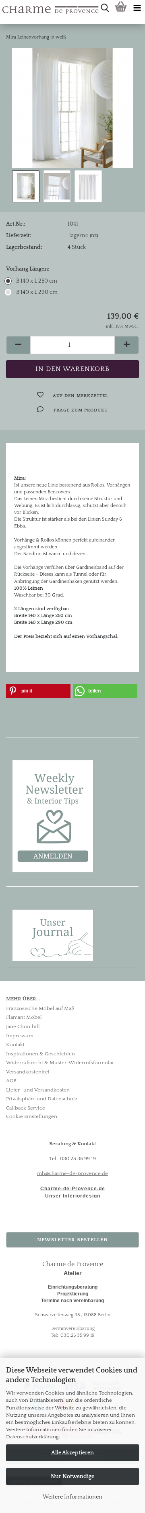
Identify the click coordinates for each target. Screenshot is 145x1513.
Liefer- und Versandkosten (38, 1090)
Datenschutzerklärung (32, 1437)
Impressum (19, 1036)
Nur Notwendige (72, 1476)
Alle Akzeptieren (72, 1453)
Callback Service (25, 1108)
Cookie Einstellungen (31, 1116)
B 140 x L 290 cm (37, 292)
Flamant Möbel (24, 1017)
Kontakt (15, 1044)
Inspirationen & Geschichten (40, 1054)
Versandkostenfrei (28, 1072)
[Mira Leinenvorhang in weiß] (72, 107)
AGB (11, 1080)
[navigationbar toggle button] (137, 8)
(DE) (94, 236)
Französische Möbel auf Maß (40, 1008)
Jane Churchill (23, 1026)
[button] (18, 345)
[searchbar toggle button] (105, 8)
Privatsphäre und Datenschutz (41, 1099)
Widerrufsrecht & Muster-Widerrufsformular (60, 1062)
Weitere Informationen (72, 1497)
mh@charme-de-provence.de (72, 1173)
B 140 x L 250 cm (36, 281)
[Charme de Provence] (3, 8)
